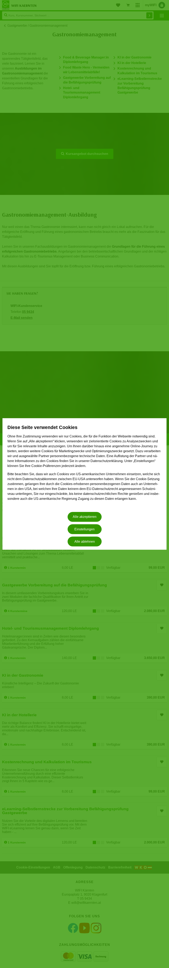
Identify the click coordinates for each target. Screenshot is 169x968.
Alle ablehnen (84, 541)
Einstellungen (84, 529)
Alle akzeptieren (84, 517)
